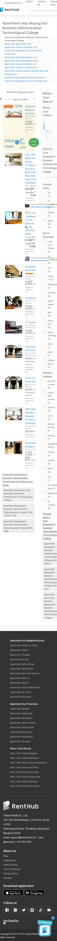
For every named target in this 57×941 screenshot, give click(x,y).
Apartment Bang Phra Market (19, 57)
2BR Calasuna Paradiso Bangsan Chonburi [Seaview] (32, 416)
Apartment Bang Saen (15, 43)
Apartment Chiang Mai (21, 713)
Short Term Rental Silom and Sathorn (28, 762)
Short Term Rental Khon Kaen (24, 785)
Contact (7, 877)
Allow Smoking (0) (52, 335)
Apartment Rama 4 (19, 677)
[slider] (44, 131)
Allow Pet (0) (50, 224)
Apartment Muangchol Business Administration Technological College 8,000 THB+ (18, 526)
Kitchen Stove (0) (51, 363)
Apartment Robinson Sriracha (19, 67)
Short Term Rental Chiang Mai (25, 776)
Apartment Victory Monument (25, 687)
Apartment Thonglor (20, 654)
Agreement (9, 860)
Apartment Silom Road (21, 668)
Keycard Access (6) (51, 384)
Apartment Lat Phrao (20, 691)
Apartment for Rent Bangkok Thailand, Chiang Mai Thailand (14, 9)
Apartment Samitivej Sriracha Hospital (23, 77)
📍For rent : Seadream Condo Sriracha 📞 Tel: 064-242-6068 (31, 222)
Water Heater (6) (51, 304)
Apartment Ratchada (20, 696)
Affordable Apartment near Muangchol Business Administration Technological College (18, 495)
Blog (5, 855)
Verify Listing (10, 864)
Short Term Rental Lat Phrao (24, 767)
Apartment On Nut (19, 659)
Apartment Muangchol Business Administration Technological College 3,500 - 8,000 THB (18, 510)
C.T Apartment (33, 322)
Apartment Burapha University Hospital (23, 80)
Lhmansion (31, 297)
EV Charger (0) (51, 504)
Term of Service (12, 869)
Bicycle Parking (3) (51, 427)
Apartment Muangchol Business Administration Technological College (25, 91)
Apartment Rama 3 (19, 682)
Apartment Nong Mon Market (19, 60)
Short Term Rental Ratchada (24, 771)
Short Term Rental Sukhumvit (24, 757)
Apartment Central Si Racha (18, 63)
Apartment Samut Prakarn (23, 722)
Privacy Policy (10, 873)
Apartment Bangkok (20, 708)
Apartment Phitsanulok (21, 736)
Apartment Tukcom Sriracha (18, 47)
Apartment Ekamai (19, 649)
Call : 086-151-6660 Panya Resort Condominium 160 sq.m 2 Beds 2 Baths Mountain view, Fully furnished (32, 168)
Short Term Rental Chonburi (24, 781)
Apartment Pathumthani (22, 727)
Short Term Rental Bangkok (23, 753)
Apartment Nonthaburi (21, 717)
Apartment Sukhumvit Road (23, 645)
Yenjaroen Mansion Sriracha (30, 109)
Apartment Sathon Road (22, 663)
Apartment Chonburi (20, 741)
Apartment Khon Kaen (21, 731)
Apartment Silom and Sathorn (24, 673)
